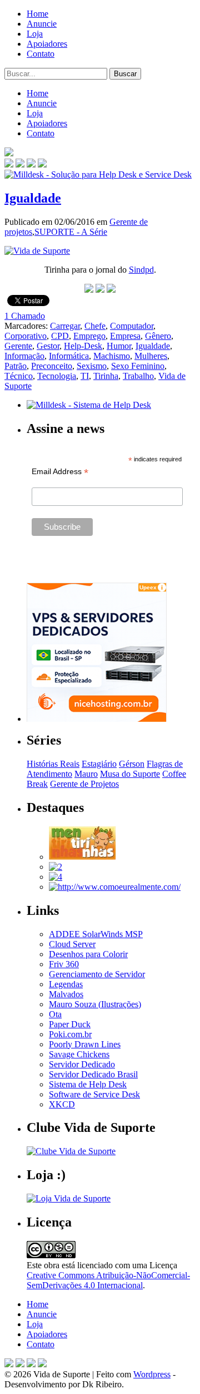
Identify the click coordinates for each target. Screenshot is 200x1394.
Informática (69, 356)
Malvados (66, 994)
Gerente (18, 346)
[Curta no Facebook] (20, 164)
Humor (119, 346)
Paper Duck (70, 1024)
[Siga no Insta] (8, 164)
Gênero (158, 336)
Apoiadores (47, 43)
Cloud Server (72, 944)
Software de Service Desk (94, 1094)
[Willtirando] (55, 866)
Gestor (48, 346)
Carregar (65, 326)
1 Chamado (24, 316)
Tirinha (105, 376)
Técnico (18, 376)
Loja (35, 33)
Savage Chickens (79, 1054)
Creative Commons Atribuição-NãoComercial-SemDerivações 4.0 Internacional (108, 1280)
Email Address (60, 471)
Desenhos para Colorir (88, 954)
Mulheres (150, 356)
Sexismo (92, 366)
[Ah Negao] (55, 876)
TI (85, 376)
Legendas (66, 984)
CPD (60, 336)
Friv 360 (64, 964)
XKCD (62, 1104)
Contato (40, 53)
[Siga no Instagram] (42, 1364)
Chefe (95, 326)
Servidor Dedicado (82, 1064)
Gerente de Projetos (84, 784)
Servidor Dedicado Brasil (93, 1074)
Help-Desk (83, 346)
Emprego (89, 336)
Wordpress (152, 1374)
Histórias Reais (53, 764)
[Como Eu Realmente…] (115, 886)
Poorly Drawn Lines (85, 1044)
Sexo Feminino (137, 366)
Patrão (15, 366)
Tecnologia (56, 376)
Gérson (131, 764)
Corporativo (25, 336)
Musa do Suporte (130, 774)
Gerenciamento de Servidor (97, 974)
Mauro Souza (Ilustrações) (95, 1004)
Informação (24, 356)
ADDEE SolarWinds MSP (96, 934)
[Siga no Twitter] (31, 164)
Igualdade (32, 198)
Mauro (86, 774)
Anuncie (42, 23)
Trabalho (138, 376)
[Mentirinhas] (82, 856)
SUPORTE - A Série (70, 232)
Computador (131, 326)
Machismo (111, 356)
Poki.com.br (70, 1034)
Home (37, 13)
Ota (55, 1014)
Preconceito (51, 366)
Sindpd (141, 269)
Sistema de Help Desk (88, 1084)
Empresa (125, 336)
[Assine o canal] (42, 164)
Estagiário (99, 764)
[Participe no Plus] (31, 1364)
